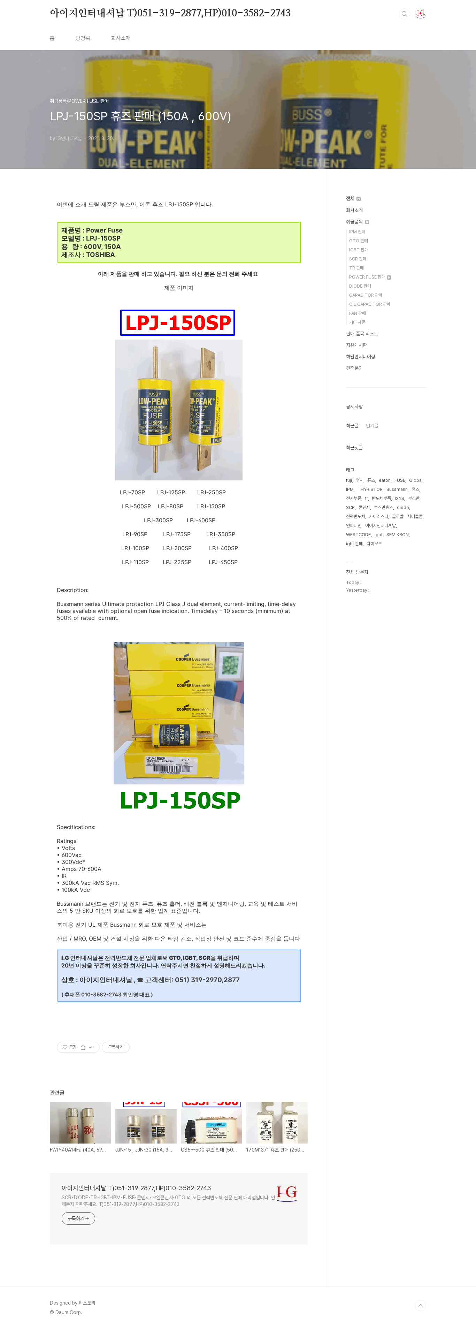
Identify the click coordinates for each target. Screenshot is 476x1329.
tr (366, 498)
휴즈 (415, 489)
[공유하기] (83, 1047)
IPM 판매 (357, 231)
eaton (385, 480)
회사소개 (121, 38)
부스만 (414, 498)
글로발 (398, 516)
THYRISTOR (370, 489)
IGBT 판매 (358, 249)
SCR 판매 (358, 258)
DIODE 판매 (360, 286)
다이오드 (374, 543)
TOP (420, 1305)
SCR (350, 507)
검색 (404, 14)
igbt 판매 (354, 543)
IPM (350, 489)
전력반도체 (355, 516)
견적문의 (354, 368)
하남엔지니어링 (360, 356)
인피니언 (353, 525)
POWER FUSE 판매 (367, 277)
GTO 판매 (358, 240)
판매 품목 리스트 (362, 333)
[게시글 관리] (91, 1047)
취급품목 (355, 222)
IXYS (399, 498)
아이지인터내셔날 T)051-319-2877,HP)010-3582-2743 (170, 13)
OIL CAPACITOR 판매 (370, 304)
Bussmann (397, 489)
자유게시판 (356, 345)
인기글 (372, 425)
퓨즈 (371, 480)
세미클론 (415, 516)
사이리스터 (378, 516)
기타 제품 (357, 322)
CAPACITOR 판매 (366, 295)
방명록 (83, 38)
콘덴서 (364, 507)
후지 (359, 480)
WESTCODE (358, 534)
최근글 (352, 425)
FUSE (399, 480)
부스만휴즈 (383, 507)
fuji (349, 480)
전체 (351, 198)
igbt (379, 534)
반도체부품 (381, 498)
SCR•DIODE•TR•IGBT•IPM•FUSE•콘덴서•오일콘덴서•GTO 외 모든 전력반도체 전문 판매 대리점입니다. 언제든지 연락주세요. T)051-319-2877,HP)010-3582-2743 (168, 1201)
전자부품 (353, 498)
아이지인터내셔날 (380, 525)
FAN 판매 (357, 313)
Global (416, 480)
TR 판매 (356, 268)
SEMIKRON (397, 534)
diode (403, 507)
